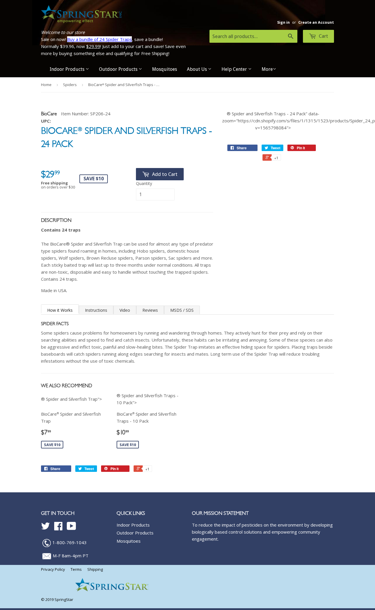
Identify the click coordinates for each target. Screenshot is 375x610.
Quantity (144, 183)
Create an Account (316, 22)
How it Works (60, 310)
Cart (323, 36)
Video (125, 310)
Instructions (96, 310)
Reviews (150, 310)
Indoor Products (68, 69)
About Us (197, 69)
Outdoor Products (119, 69)
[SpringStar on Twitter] (45, 528)
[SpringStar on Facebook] (58, 528)
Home (46, 84)
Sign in (283, 22)
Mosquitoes (164, 69)
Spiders (70, 84)
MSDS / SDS (182, 310)
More (267, 69)
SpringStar (63, 599)
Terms (76, 569)
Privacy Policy (53, 569)
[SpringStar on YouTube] (71, 528)
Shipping (95, 569)
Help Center (234, 69)
